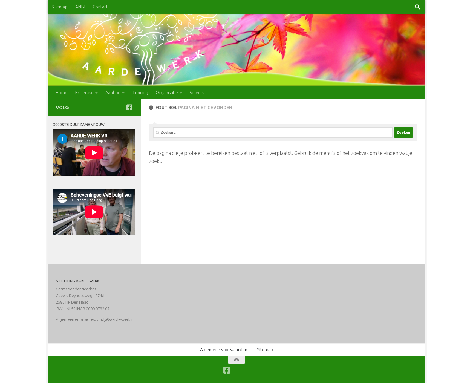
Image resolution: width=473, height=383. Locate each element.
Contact (100, 6)
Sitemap (59, 6)
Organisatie (167, 92)
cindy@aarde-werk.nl (116, 319)
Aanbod (112, 92)
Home (61, 92)
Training (140, 92)
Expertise (84, 92)
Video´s (197, 92)
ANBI (80, 6)
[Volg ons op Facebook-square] (129, 107)
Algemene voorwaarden (223, 349)
